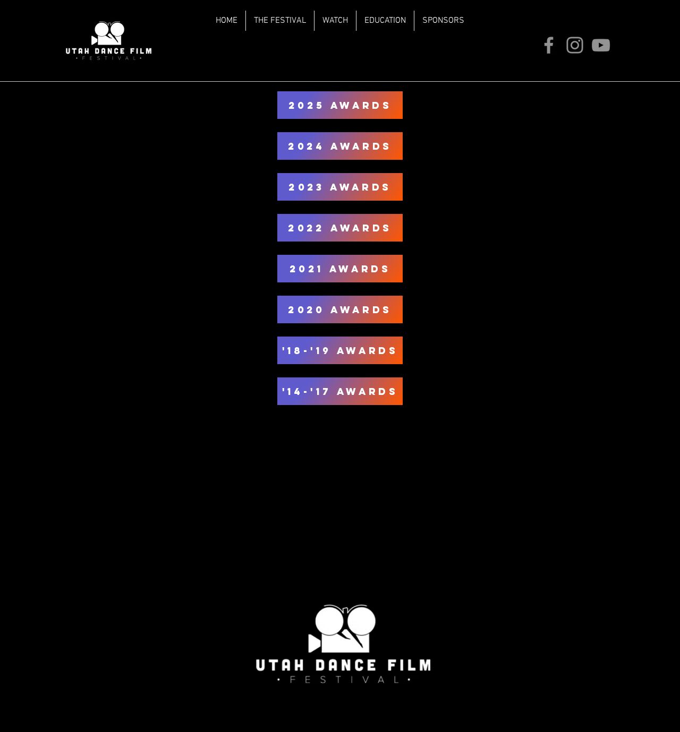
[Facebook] (549, 45)
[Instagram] (575, 45)
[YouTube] (601, 45)
